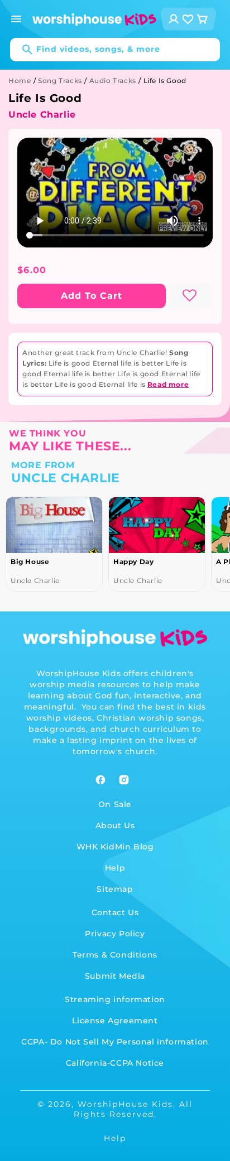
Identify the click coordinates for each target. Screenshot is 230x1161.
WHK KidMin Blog (115, 847)
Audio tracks (112, 80)
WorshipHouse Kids (125, 1104)
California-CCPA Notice (115, 1063)
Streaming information (115, 999)
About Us (115, 825)
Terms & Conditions (115, 955)
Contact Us (115, 912)
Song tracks (60, 80)
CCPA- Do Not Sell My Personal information (115, 1042)
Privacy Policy (115, 934)
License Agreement (114, 1021)
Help (115, 868)
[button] (16, 19)
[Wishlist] (188, 19)
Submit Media (115, 976)
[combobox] (115, 49)
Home (19, 80)
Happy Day (133, 561)
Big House (30, 561)
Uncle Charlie (42, 114)
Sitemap (115, 889)
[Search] (21, 49)
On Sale (115, 804)
